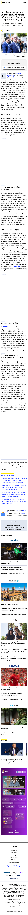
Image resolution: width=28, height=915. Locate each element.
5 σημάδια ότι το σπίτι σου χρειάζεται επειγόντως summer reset (13, 727)
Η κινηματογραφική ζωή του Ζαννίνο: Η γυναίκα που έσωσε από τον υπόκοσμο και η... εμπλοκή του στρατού (13, 494)
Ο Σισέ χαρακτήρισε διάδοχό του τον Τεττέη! (12, 699)
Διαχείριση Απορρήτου (14, 862)
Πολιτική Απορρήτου (14, 855)
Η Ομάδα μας (14, 859)
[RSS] (8, 866)
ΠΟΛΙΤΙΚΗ (3, 7)
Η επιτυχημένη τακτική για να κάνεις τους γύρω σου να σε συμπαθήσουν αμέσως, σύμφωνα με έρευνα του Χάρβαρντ (14, 651)
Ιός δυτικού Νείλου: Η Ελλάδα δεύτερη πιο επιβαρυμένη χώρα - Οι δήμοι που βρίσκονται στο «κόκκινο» (14, 487)
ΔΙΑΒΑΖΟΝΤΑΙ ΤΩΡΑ (7, 475)
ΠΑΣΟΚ (5, 327)
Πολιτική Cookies (14, 857)
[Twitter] (17, 866)
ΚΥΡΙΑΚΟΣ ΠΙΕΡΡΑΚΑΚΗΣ (14, 529)
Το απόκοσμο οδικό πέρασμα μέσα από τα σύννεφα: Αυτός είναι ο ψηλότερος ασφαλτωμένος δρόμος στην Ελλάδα (14, 480)
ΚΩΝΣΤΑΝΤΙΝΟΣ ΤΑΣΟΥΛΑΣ (11, 527)
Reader (18, 510)
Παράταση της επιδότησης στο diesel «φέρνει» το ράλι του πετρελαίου (13, 562)
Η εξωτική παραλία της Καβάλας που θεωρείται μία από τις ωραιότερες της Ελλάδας (14, 609)
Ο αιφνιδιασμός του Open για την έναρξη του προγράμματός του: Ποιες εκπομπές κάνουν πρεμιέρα (14, 501)
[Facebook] (11, 866)
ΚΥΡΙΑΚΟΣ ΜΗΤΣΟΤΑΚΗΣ (14, 525)
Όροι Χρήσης (14, 852)
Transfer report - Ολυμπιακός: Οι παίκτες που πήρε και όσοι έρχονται (14, 688)
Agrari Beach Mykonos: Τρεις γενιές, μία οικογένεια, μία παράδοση (14, 733)
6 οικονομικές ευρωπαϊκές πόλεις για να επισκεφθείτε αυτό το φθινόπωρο (11, 603)
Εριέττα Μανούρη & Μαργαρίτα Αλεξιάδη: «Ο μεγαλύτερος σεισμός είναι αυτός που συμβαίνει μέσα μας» (13, 643)
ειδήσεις (23, 513)
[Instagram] (14, 866)
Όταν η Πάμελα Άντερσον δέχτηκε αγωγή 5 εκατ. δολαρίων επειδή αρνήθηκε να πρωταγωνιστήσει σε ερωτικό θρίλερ (13, 658)
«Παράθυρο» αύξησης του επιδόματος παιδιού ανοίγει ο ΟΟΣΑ (12, 574)
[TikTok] (20, 866)
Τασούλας (16, 266)
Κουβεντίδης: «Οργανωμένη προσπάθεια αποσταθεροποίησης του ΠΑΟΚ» (11, 694)
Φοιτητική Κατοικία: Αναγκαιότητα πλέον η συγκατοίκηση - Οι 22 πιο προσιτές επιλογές (12, 568)
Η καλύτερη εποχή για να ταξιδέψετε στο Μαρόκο (13, 614)
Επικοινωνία (14, 850)
